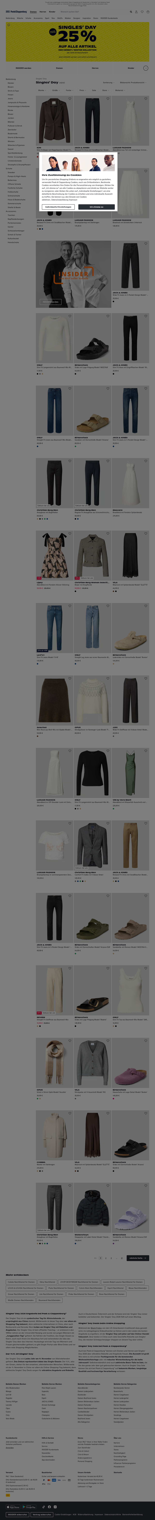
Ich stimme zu (96, 207)
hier (63, 197)
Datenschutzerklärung (59, 200)
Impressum (73, 200)
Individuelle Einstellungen (58, 207)
